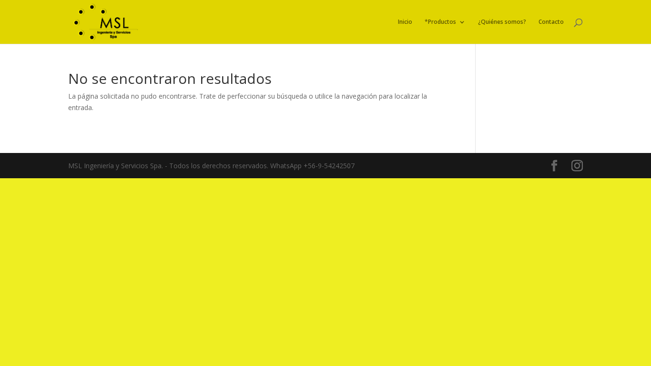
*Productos (440, 22)
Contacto (551, 22)
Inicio (405, 22)
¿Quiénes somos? (502, 22)
